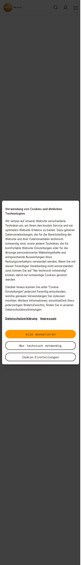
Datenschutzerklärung (21, 318)
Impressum (48, 318)
